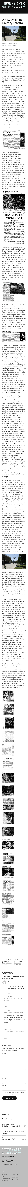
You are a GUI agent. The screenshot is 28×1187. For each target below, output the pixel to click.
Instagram (15, 1177)
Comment (5, 1053)
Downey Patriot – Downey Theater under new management (13, 71)
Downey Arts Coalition (8, 1156)
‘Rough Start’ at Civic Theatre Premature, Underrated (18, 961)
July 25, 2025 (24, 1125)
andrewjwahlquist (12, 43)
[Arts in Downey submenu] (9, 1178)
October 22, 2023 (23, 1138)
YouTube (15, 1179)
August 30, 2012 (8, 1029)
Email (4, 1078)
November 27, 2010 (12, 981)
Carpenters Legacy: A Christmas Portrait (9, 1138)
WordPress (13, 1164)
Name (4, 1072)
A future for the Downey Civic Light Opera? (14, 1031)
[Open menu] (2, 11)
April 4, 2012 (7, 1010)
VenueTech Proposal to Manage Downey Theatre (7, 961)
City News (4, 45)
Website (4, 1085)
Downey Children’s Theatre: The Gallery (13, 1012)
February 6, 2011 (8, 997)
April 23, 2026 (22, 1119)
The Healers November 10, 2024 (9, 1132)
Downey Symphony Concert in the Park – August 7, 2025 (11, 1125)
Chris (9, 983)
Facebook (15, 1174)
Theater (9, 45)
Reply (9, 993)
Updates (14, 45)
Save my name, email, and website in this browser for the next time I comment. (14, 1093)
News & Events (7, 1119)
